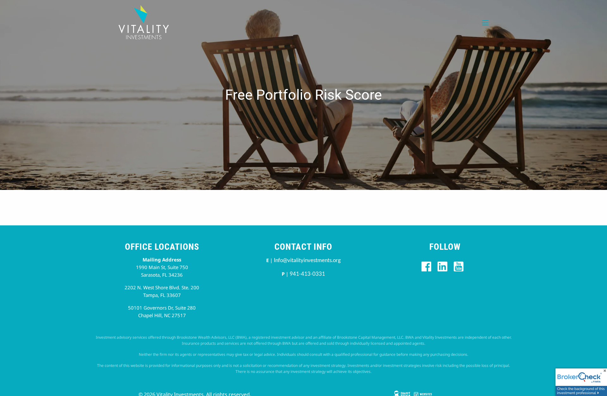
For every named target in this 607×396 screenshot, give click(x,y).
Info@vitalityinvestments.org (307, 260)
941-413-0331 (307, 273)
